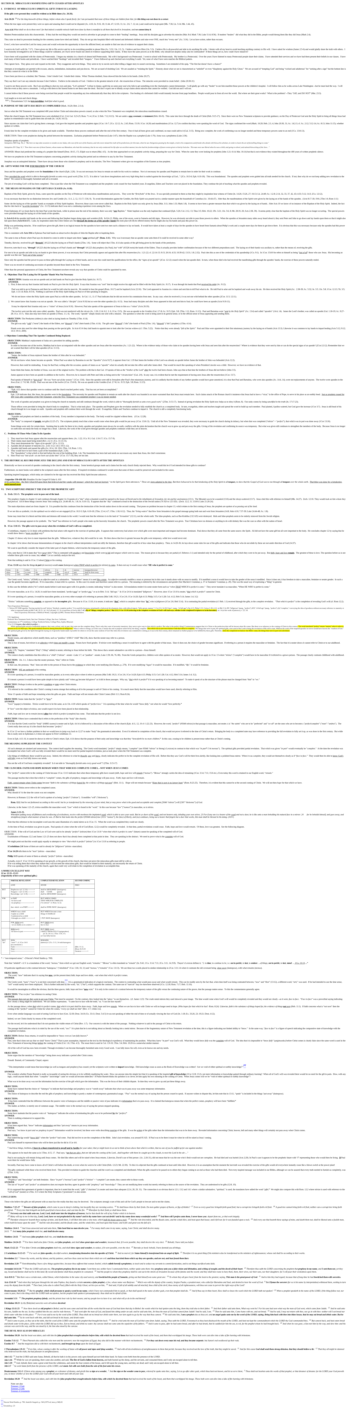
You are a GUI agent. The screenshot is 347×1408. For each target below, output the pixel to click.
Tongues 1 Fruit (17, 1386)
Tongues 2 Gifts (18, 1388)
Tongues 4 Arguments (20, 1391)
